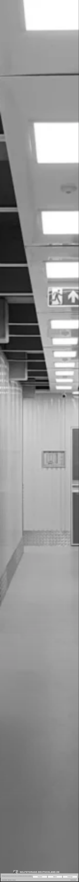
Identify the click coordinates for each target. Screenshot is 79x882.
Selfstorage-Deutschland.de (40, 871)
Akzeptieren (40, 876)
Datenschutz (10, 879)
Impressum (14, 879)
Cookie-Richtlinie (4, 879)
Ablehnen (55, 876)
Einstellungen (70, 876)
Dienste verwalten (73, 879)
